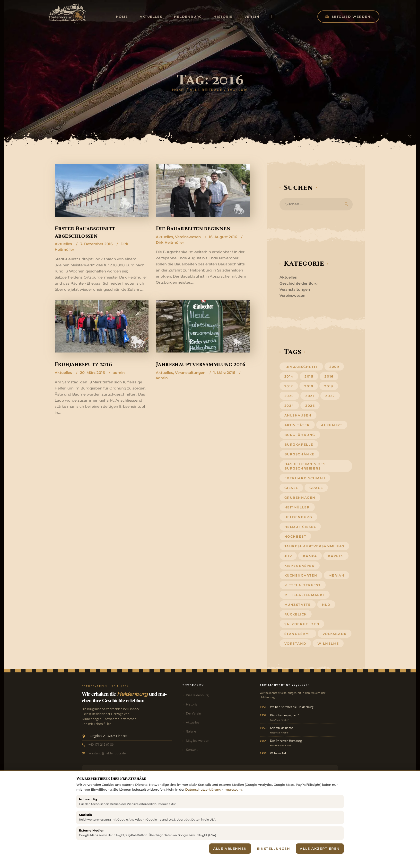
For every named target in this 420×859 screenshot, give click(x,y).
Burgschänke (299, 454)
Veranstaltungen (190, 372)
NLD (326, 604)
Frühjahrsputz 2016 (83, 364)
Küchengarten (300, 575)
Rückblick (295, 614)
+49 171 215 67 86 (101, 744)
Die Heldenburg (197, 695)
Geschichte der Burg (298, 283)
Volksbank (335, 634)
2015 (309, 376)
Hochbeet (295, 536)
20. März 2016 (92, 372)
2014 (288, 376)
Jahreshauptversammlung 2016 (200, 364)
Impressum (233, 789)
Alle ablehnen (230, 848)
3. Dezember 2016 (96, 244)
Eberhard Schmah (304, 478)
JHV (288, 556)
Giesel (291, 488)
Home (178, 90)
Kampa (310, 556)
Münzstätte (297, 604)
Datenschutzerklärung (203, 789)
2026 (310, 405)
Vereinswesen (188, 237)
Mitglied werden (197, 740)
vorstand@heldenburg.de (107, 753)
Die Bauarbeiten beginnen (193, 228)
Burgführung (299, 435)
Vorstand (295, 643)
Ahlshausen (298, 415)
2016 (328, 376)
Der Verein (193, 713)
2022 (330, 396)
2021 (309, 396)
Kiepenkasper (299, 566)
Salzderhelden (302, 624)
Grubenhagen (300, 497)
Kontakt (192, 749)
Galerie (191, 731)
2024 (289, 405)
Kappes (336, 556)
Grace (316, 488)
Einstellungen (273, 848)
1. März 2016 (224, 372)
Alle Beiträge (206, 90)
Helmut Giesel (300, 527)
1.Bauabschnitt (301, 367)
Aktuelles (63, 244)
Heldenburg (298, 517)
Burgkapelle (299, 444)
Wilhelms (328, 643)
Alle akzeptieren (320, 848)
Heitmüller (297, 507)
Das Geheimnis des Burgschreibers (305, 466)
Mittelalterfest (302, 585)
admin (119, 372)
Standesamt (297, 634)
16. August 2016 (223, 237)
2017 (288, 386)
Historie (191, 704)
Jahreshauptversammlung (314, 546)
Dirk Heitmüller (170, 242)
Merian (337, 575)
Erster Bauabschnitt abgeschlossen (85, 232)
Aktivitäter (297, 425)
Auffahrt (331, 425)
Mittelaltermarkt (304, 595)
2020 (289, 396)
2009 (334, 367)
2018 (308, 386)
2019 (328, 386)
